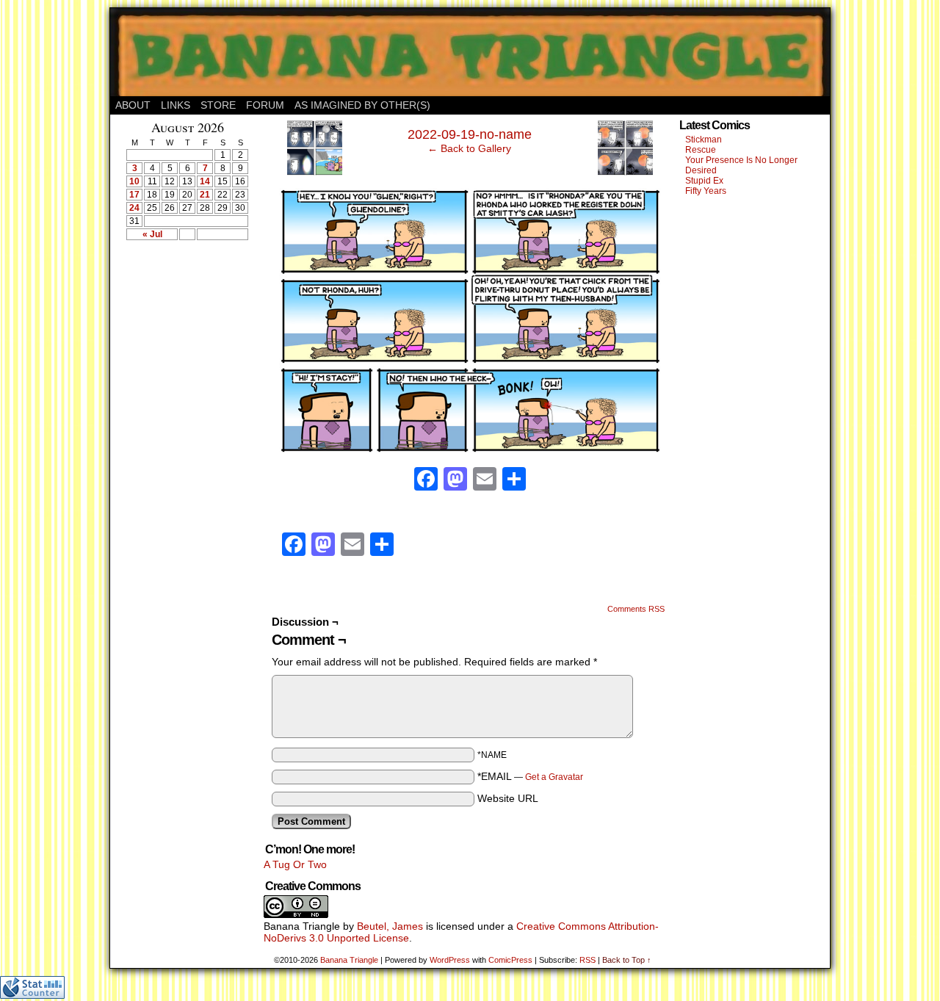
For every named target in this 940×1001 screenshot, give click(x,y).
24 (134, 208)
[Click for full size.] (470, 449)
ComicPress (510, 959)
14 (205, 181)
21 (205, 194)
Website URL (507, 798)
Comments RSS (636, 608)
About (133, 105)
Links (175, 105)
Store (218, 105)
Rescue (700, 150)
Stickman (703, 139)
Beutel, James (390, 926)
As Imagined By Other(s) (362, 105)
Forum (265, 105)
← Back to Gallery (469, 148)
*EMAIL (530, 776)
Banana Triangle (349, 959)
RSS (587, 959)
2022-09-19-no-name (470, 134)
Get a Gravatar (554, 777)
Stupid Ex (704, 181)
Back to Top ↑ (626, 959)
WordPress (450, 959)
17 (134, 194)
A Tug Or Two (295, 864)
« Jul (152, 234)
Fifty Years (705, 191)
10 (134, 181)
